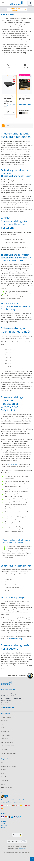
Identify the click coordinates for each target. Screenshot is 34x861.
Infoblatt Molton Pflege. (16, 639)
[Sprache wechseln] (20, 835)
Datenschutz (4, 738)
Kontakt (3, 770)
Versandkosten (22, 848)
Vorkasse (3, 827)
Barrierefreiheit (5, 731)
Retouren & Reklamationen (9, 766)
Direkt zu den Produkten (15, 9)
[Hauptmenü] (3, 3)
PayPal (3, 823)
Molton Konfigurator (14, 464)
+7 (20, 115)
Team (2, 724)
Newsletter (4, 773)
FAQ (2, 762)
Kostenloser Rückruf (8, 707)
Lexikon (3, 784)
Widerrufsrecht (5, 735)
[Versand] (4, 798)
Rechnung (4, 825)
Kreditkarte (4, 821)
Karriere (3, 728)
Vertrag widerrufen (6, 787)
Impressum (4, 749)
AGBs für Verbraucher (7, 742)
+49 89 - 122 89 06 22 (12, 698)
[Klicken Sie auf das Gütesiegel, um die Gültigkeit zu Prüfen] (30, 677)
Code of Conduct (6, 717)
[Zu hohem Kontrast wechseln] (23, 841)
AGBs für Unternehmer (7, 746)
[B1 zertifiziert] (9, 84)
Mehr (3, 59)
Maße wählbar (8, 112)
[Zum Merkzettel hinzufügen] (15, 76)
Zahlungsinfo (5, 780)
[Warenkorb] (32, 859)
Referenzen (4, 721)
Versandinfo (4, 777)
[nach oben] (32, 850)
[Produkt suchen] (29, 3)
